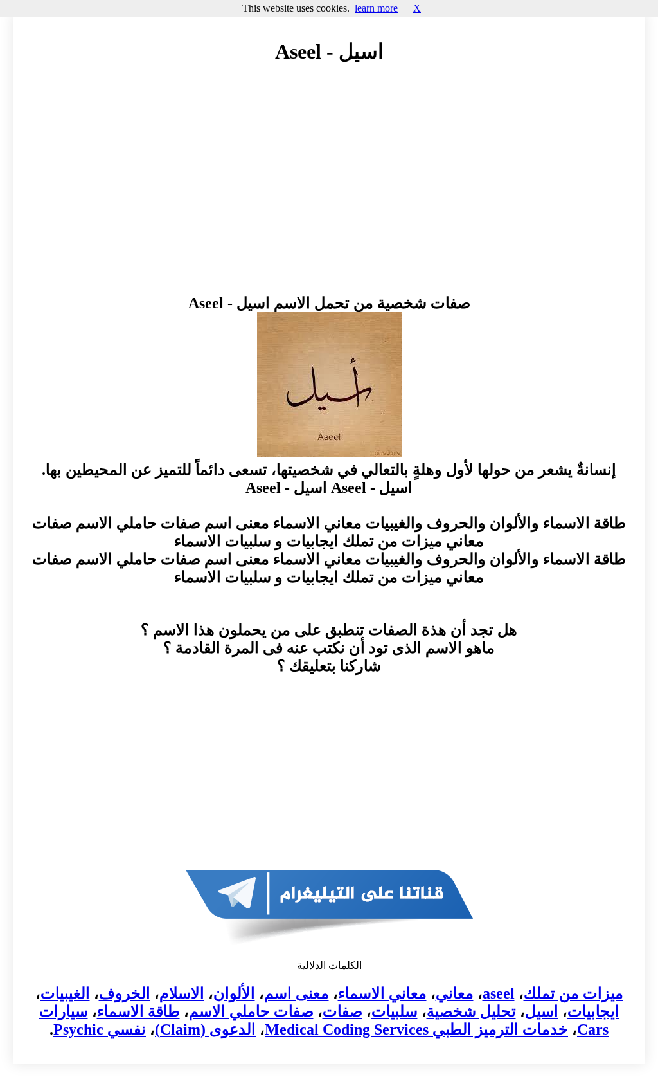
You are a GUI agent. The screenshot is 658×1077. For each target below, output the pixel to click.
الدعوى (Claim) (205, 1029)
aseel (499, 993)
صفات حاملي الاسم (251, 1011)
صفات (342, 1011)
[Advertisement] (329, 191)
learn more (376, 8)
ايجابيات (593, 1011)
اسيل (541, 1011)
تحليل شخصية (471, 1011)
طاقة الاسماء (138, 1011)
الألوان (234, 993)
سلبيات (394, 1011)
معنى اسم (296, 993)
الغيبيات (65, 993)
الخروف (124, 993)
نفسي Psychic (99, 1029)
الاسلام (181, 993)
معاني (455, 993)
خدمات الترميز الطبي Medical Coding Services (416, 1029)
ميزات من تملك (573, 993)
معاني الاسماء (382, 993)
